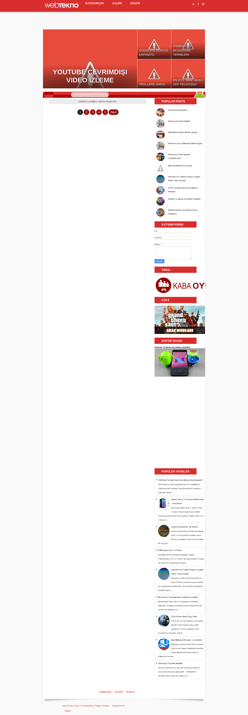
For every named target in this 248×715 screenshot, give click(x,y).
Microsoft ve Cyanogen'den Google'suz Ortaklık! (178, 597)
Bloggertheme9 (118, 706)
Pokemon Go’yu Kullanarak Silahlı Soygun (185, 143)
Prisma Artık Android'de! (177, 110)
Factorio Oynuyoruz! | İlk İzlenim (184, 527)
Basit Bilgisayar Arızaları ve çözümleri (186, 640)
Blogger (68, 711)
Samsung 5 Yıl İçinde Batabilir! (170, 663)
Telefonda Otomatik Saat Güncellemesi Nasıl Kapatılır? (180, 480)
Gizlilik (119, 691)
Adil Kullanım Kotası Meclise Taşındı (182, 132)
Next (114, 112)
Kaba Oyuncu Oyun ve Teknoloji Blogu (78, 706)
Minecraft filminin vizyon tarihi (180, 166)
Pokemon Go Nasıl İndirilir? (179, 121)
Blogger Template (102, 706)
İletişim (130, 691)
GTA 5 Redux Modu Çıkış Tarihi (184, 617)
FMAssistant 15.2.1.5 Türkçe (170, 550)
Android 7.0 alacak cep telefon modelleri (184, 199)
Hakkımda (105, 691)
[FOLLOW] (198, 4)
